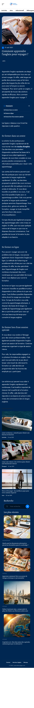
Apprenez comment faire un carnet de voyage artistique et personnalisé (14, 577)
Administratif (6, 540)
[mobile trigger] (3, 4)
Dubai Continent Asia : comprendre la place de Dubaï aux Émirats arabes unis (15, 610)
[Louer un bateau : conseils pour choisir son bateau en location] (17, 421)
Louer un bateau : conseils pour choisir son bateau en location (15, 434)
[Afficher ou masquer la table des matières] (21, 106)
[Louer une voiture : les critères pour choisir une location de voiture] (17, 450)
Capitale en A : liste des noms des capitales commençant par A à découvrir (16, 643)
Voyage (4, 573)
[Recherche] (30, 4)
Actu (3, 61)
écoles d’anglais (23, 146)
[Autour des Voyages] (13, 4)
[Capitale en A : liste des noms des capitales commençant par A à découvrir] (17, 625)
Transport (4, 466)
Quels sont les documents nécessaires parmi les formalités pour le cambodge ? (15, 544)
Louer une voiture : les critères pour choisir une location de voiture (16, 463)
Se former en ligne (9, 113)
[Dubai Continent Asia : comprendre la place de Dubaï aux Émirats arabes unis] (17, 592)
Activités (4, 437)
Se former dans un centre (11, 110)
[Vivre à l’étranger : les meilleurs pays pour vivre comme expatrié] (17, 479)
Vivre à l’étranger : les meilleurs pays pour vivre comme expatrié (15, 492)
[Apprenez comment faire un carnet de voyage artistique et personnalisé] (17, 559)
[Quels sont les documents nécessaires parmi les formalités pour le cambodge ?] (17, 526)
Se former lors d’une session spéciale (14, 117)
